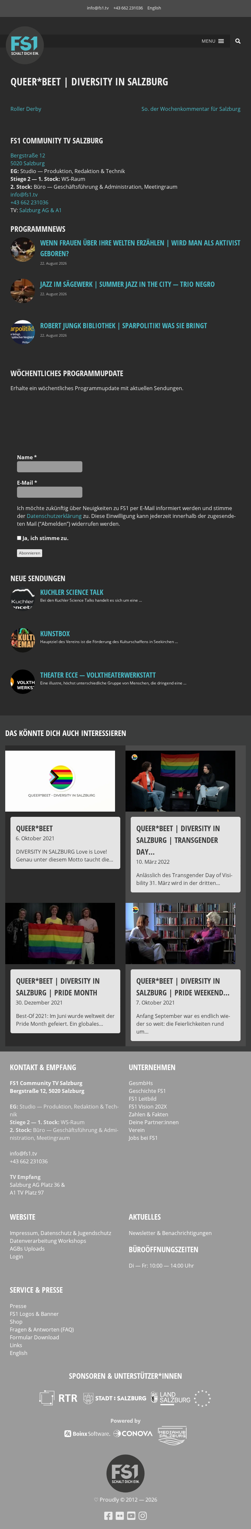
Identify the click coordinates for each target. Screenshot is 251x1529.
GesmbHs (141, 1083)
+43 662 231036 (128, 8)
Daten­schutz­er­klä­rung (54, 516)
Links (16, 1345)
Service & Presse (36, 1289)
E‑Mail (27, 482)
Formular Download (34, 1337)
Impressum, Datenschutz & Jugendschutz (60, 1233)
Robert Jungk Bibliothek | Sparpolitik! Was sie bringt (123, 325)
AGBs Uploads (27, 1248)
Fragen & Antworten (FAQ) (42, 1329)
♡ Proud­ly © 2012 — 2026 (125, 1499)
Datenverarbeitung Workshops (48, 1240)
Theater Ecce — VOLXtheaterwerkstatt (98, 675)
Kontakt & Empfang (43, 1067)
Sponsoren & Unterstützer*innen (125, 1375)
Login (16, 1256)
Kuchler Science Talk (71, 592)
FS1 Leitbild (143, 1098)
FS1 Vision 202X (148, 1106)
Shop (16, 1321)
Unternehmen (152, 1067)
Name (27, 457)
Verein (137, 1130)
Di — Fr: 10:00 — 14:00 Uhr (161, 1265)
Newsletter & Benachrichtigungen (170, 1233)
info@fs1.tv (98, 8)
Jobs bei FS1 (143, 1137)
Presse (18, 1306)
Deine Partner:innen (154, 1122)
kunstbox (55, 633)
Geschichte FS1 (147, 1091)
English (154, 8)
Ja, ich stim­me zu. (45, 538)
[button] (208, 41)
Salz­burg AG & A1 (40, 210)
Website (22, 1216)
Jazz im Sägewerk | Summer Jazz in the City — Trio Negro (127, 284)
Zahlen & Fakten (148, 1114)
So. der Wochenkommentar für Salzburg (191, 108)
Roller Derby (25, 108)
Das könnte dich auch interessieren (65, 733)
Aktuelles (145, 1216)
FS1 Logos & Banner (34, 1313)
